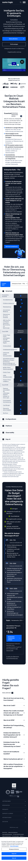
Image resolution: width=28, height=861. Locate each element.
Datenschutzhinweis (6, 836)
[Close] (26, 839)
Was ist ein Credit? (14, 705)
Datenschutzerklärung (12, 832)
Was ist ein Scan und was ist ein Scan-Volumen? (14, 699)
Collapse (3, 291)
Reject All (14, 853)
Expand (3, 419)
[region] (14, 849)
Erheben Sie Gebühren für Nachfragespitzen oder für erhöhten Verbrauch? (14, 735)
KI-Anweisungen (15, 836)
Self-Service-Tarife (12, 649)
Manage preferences (14, 849)
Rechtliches (4, 832)
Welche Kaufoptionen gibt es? (14, 759)
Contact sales (4, 284)
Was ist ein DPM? (14, 720)
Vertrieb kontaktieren (12, 246)
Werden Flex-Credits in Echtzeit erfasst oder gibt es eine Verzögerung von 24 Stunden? (14, 713)
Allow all (14, 858)
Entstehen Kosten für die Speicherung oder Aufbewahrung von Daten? (14, 744)
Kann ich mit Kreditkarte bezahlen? (14, 753)
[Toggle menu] (24, 2)
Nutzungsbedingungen (7, 834)
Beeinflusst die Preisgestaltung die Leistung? (14, 726)
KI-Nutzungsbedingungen (18, 834)
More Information (14, 846)
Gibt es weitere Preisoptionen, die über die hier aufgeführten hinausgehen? (14, 766)
